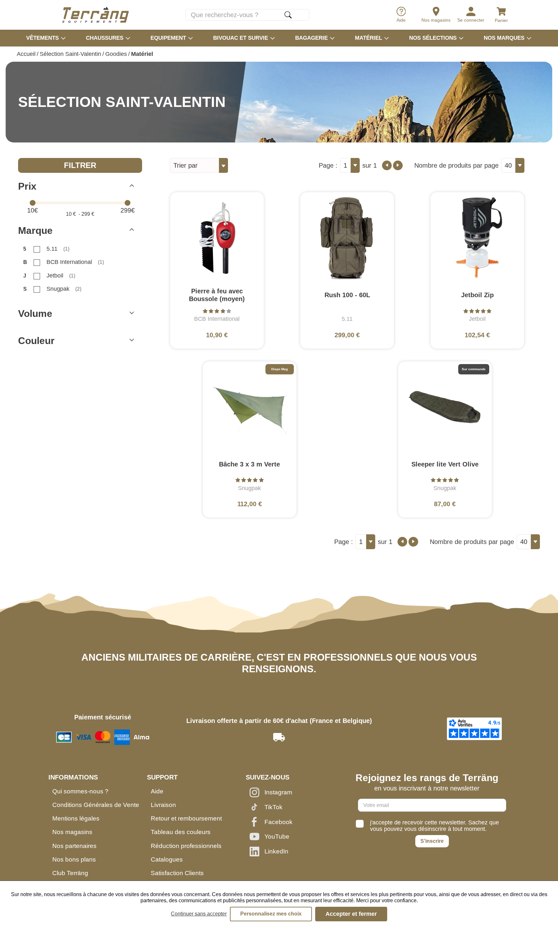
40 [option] (508, 165)
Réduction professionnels (186, 845)
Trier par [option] (185, 165)
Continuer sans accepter (199, 913)
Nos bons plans (74, 859)
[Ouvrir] (132, 313)
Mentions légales (75, 818)
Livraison (163, 804)
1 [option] (345, 165)
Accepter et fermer (351, 914)
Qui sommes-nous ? (80, 791)
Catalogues (167, 859)
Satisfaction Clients (177, 873)
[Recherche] (288, 15)
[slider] (33, 203)
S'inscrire (432, 841)
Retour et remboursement (186, 818)
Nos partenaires (74, 845)
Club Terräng (70, 873)
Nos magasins (72, 832)
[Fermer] (132, 186)
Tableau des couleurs (181, 832)
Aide (157, 791)
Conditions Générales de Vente (95, 804)
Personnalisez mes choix (271, 913)
